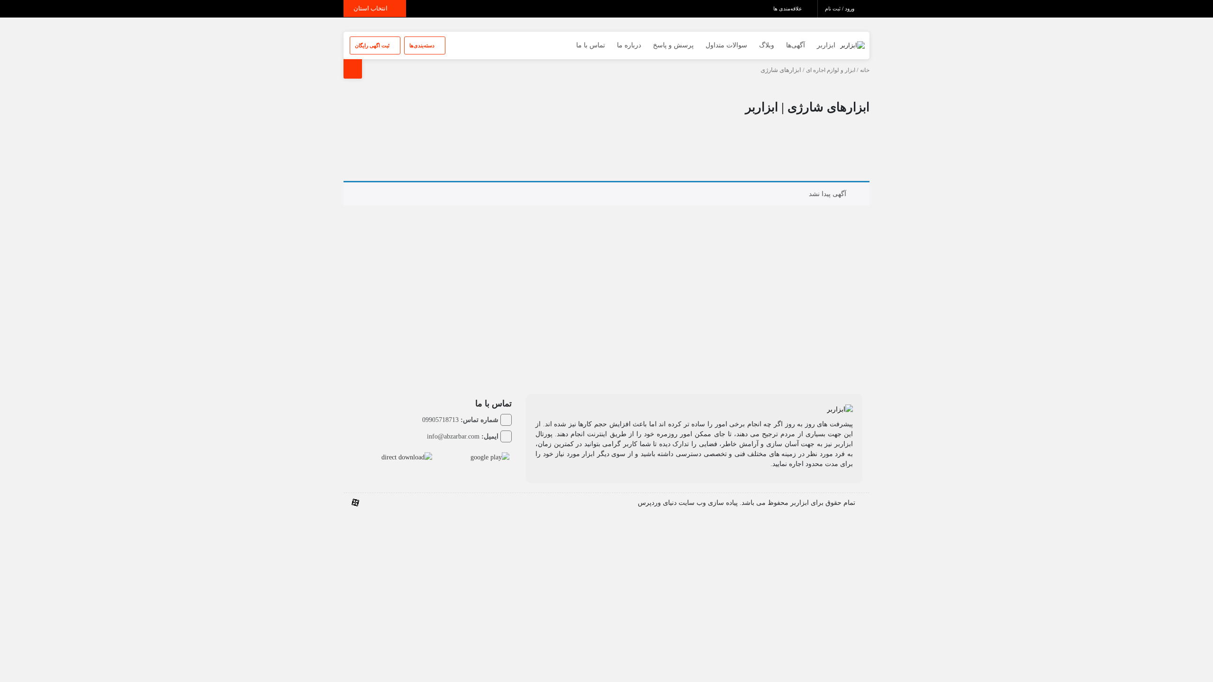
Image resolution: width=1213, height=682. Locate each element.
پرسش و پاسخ (673, 45)
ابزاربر (826, 45)
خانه (864, 70)
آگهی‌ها (795, 45)
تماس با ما (590, 45)
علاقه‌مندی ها (788, 8)
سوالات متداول (726, 45)
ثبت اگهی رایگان (373, 45)
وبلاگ (766, 45)
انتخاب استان (371, 8)
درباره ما (629, 45)
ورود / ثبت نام (840, 8)
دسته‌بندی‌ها (422, 45)
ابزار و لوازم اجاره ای (830, 70)
